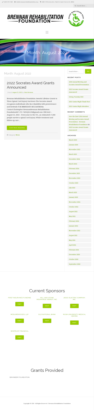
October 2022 (73, 207)
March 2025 (73, 154)
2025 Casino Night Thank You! (79, 102)
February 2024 (74, 168)
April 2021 (72, 245)
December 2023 (74, 173)
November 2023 (74, 178)
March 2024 (73, 164)
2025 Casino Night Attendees (79, 106)
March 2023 (73, 192)
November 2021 (74, 231)
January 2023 (73, 197)
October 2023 (73, 183)
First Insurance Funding (19, 298)
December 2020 (74, 254)
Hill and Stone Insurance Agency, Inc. (47, 298)
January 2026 (73, 145)
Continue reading (18, 128)
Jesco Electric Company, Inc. (74, 298)
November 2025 (74, 149)
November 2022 (74, 202)
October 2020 (73, 259)
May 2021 (72, 240)
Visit (20, 304)
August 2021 (73, 235)
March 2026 (73, 140)
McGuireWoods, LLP (19, 314)
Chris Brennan (28, 92)
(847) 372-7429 (8, 2)
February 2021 (74, 250)
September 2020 (74, 264)
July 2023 (72, 188)
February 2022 (74, 221)
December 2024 (74, 159)
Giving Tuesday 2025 (76, 97)
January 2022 (73, 226)
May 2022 (72, 216)
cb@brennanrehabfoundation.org (27, 2)
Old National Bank (47, 314)
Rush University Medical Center (74, 315)
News (18, 135)
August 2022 (73, 211)
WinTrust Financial (20, 331)
